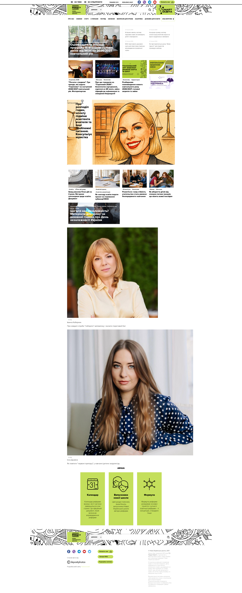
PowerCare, (127, 189)
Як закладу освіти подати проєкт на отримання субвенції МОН (106, 196)
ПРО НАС (71, 19)
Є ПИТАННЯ (94, 19)
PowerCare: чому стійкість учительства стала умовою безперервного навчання (134, 194)
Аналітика (139, 19)
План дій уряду (81, 189)
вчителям (107, 80)
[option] (121, 132)
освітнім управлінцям (103, 192)
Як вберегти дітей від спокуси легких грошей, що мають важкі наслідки (160, 194)
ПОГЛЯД (103, 19)
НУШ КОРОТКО (167, 19)
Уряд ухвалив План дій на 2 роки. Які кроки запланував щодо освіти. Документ (80, 195)
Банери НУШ (104, 556)
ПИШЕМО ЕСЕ (113, 2)
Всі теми (78, 2)
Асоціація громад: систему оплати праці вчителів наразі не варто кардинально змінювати (159, 35)
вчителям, (127, 80)
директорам (136, 80)
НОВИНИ (79, 19)
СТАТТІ (86, 19)
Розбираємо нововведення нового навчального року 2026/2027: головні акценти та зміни (132, 86)
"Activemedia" (85, 567)
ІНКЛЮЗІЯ (111, 19)
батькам (159, 189)
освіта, (72, 189)
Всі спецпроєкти (95, 2)
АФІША (121, 468)
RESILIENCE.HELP (127, 2)
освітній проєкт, (101, 189)
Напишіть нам (165, 2)
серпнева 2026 (74, 80)
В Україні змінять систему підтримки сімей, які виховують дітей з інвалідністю (135, 35)
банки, (152, 189)
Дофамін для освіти (152, 19)
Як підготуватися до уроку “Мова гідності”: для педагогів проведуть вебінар (159, 46)
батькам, (99, 80)
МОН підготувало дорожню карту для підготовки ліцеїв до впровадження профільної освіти (135, 47)
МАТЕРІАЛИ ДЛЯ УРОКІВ (125, 19)
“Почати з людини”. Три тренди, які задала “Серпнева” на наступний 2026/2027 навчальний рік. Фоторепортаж (80, 86)
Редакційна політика (105, 562)
